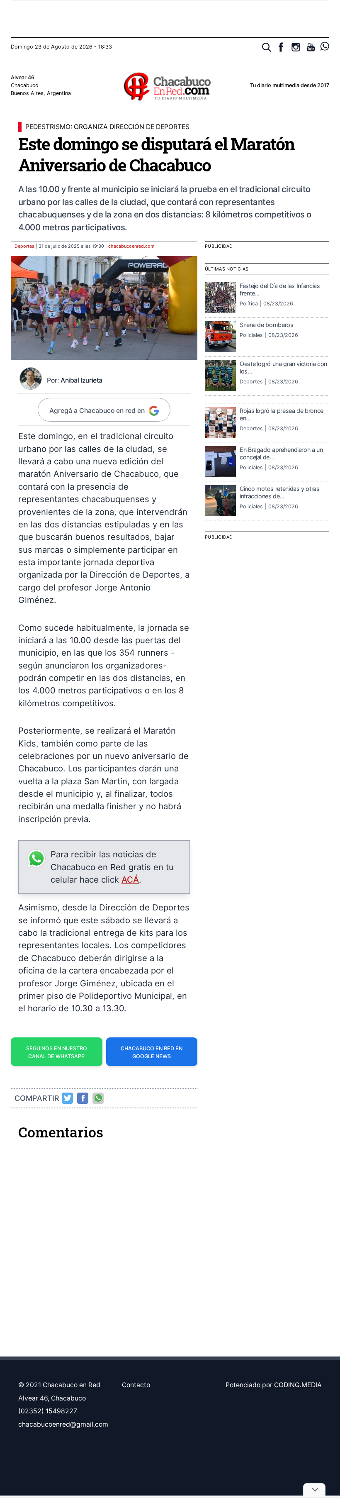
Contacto (136, 1385)
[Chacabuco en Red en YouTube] (310, 47)
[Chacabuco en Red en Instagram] (295, 47)
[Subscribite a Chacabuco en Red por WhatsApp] (325, 46)
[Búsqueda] (267, 47)
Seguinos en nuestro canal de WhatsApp (56, 1052)
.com (131, 246)
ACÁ (130, 879)
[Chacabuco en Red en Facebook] (281, 47)
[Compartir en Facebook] (83, 1098)
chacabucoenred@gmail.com (63, 1424)
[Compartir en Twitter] (67, 1098)
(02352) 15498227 (47, 1411)
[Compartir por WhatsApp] (98, 1098)
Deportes (24, 246)
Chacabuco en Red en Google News (151, 1052)
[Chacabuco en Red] (170, 86)
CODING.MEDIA (298, 1385)
